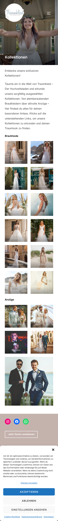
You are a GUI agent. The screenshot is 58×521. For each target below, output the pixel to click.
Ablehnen (29, 500)
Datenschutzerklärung (32, 516)
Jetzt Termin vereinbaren (21, 434)
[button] (53, 449)
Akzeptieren (29, 491)
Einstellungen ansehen (29, 509)
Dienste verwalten (29, 483)
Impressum (49, 516)
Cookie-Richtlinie (12, 516)
